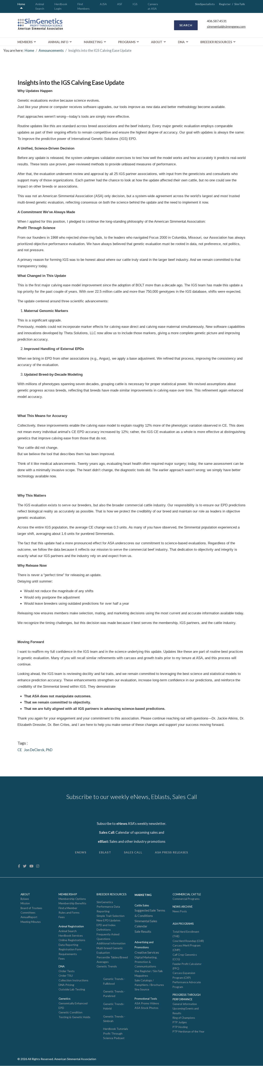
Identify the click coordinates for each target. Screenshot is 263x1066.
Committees (28, 912)
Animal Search (68, 931)
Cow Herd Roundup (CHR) (188, 941)
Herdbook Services (71, 935)
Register (225, 4)
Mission (25, 903)
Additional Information (111, 943)
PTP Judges (180, 1022)
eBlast (105, 852)
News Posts (180, 911)
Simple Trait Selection (111, 915)
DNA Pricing (66, 985)
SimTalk (240, 4)
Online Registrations (72, 940)
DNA (181, 42)
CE (19, 750)
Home (21, 4)
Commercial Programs (186, 898)
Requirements (68, 954)
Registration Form (70, 949)
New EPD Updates (108, 920)
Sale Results (143, 931)
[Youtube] (31, 866)
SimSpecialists (205, 4)
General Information (185, 1004)
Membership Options (72, 898)
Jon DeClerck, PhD (38, 750)
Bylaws (25, 898)
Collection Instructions (73, 980)
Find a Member (68, 908)
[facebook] (19, 866)
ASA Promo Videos (147, 1003)
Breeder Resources (216, 42)
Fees (62, 917)
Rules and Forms (69, 912)
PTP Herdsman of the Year (188, 1031)
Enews (81, 852)
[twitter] (25, 866)
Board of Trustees (31, 908)
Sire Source (142, 989)
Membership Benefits (72, 903)
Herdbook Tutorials (115, 1028)
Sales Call (133, 852)
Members (24, 42)
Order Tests (67, 971)
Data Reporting (68, 944)
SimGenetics (105, 902)
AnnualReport (29, 917)
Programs (126, 42)
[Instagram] (37, 866)
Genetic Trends (107, 966)
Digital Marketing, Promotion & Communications (146, 961)
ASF (119, 4)
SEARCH (185, 25)
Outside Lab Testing (72, 989)
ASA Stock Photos (146, 1008)
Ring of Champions (184, 1017)
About (156, 42)
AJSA (103, 4)
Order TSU (66, 975)
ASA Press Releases (171, 852)
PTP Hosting (180, 1027)
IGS (135, 4)
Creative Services (147, 952)
